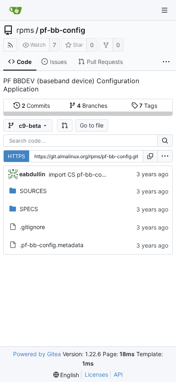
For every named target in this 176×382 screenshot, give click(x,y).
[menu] (165, 156)
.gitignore (32, 226)
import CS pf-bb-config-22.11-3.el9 (96, 174)
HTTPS (16, 156)
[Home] (15, 10)
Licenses (96, 374)
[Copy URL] (150, 156)
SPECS (29, 208)
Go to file (92, 125)
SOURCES (33, 190)
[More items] (166, 61)
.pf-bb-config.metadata (51, 244)
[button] (64, 125)
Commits (36, 105)
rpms (25, 30)
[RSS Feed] (10, 45)
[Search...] (165, 140)
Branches (92, 105)
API (118, 374)
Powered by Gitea (37, 353)
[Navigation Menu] (164, 10)
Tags (148, 105)
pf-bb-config (62, 30)
